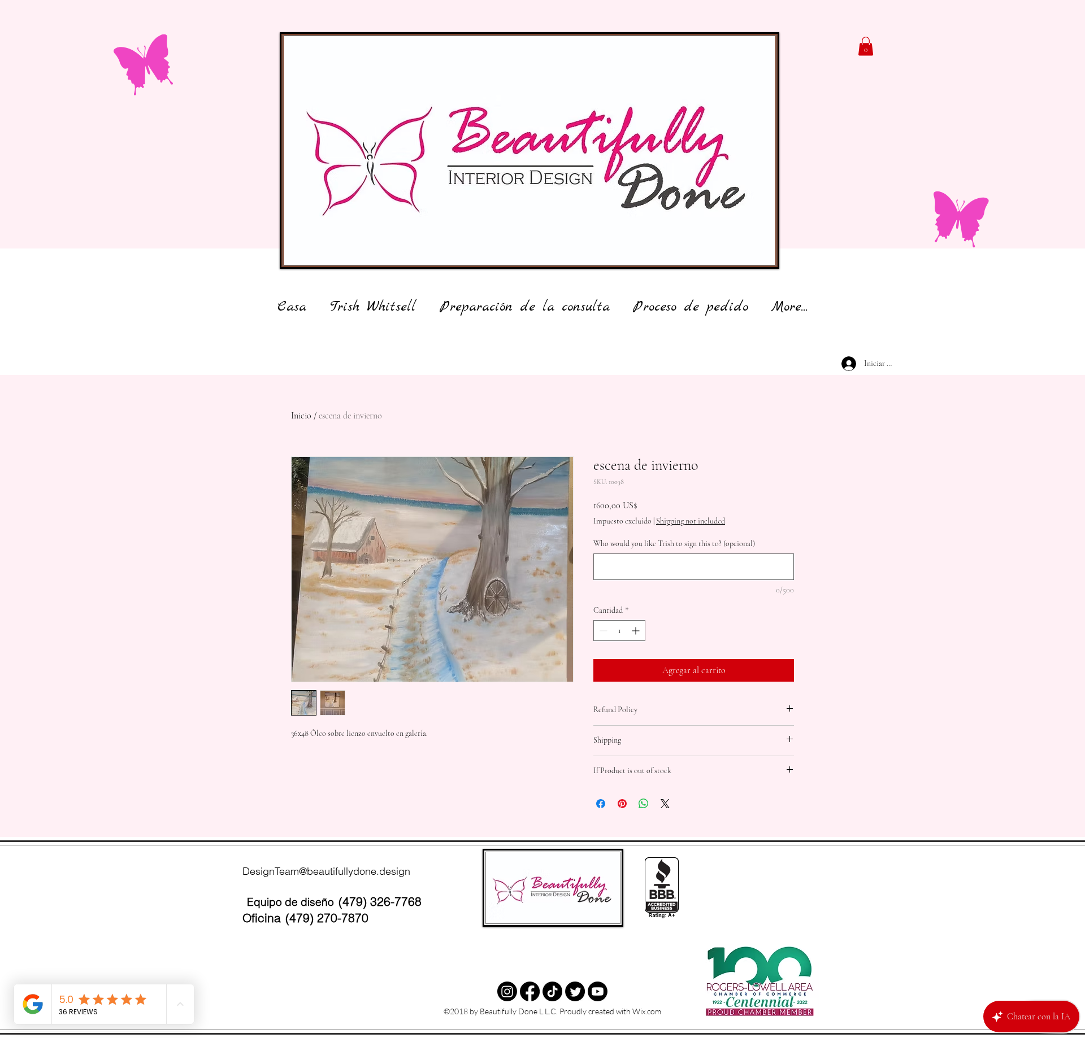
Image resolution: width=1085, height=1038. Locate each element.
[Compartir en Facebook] (600, 803)
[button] (866, 46)
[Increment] (637, 630)
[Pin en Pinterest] (622, 803)
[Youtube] (597, 991)
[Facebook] (530, 991)
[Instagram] (507, 991)
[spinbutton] (619, 630)
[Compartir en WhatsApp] (643, 803)
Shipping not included (690, 521)
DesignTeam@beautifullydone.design (326, 871)
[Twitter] (552, 991)
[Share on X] (665, 803)
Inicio (301, 415)
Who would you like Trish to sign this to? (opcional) (674, 543)
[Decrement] (602, 630)
